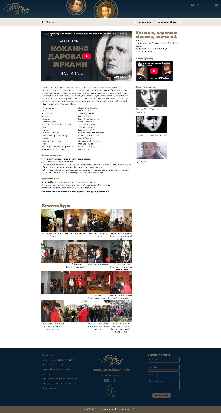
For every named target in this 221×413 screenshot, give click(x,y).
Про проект (47, 355)
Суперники (141, 162)
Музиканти (51, 22)
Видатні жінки (48, 388)
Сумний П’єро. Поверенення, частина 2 (150, 110)
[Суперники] (151, 150)
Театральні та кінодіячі (53, 364)
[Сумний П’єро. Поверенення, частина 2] (151, 98)
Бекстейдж (145, 22)
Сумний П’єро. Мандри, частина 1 (151, 136)
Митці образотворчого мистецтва (59, 378)
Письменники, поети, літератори (58, 360)
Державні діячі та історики (55, 369)
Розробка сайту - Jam (126, 409)
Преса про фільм (167, 22)
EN (210, 5)
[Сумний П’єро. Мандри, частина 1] (151, 124)
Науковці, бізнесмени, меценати (58, 383)
